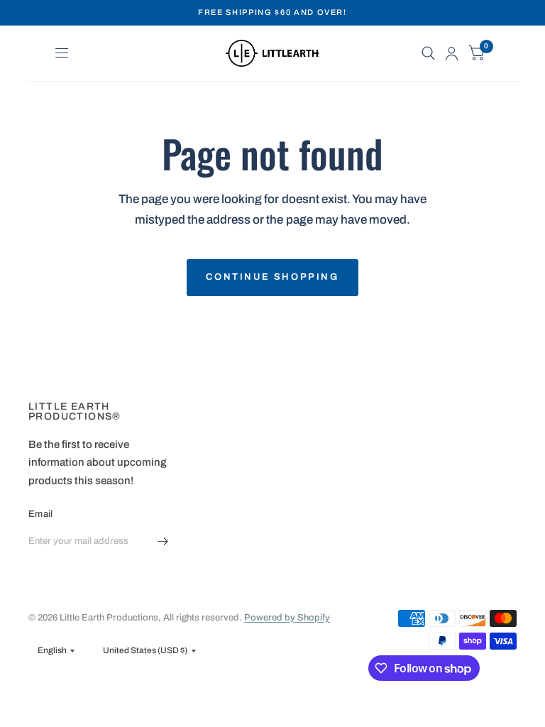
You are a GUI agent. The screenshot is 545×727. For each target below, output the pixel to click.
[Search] (428, 53)
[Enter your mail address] (162, 541)
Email (40, 514)
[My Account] (451, 53)
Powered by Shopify (287, 618)
